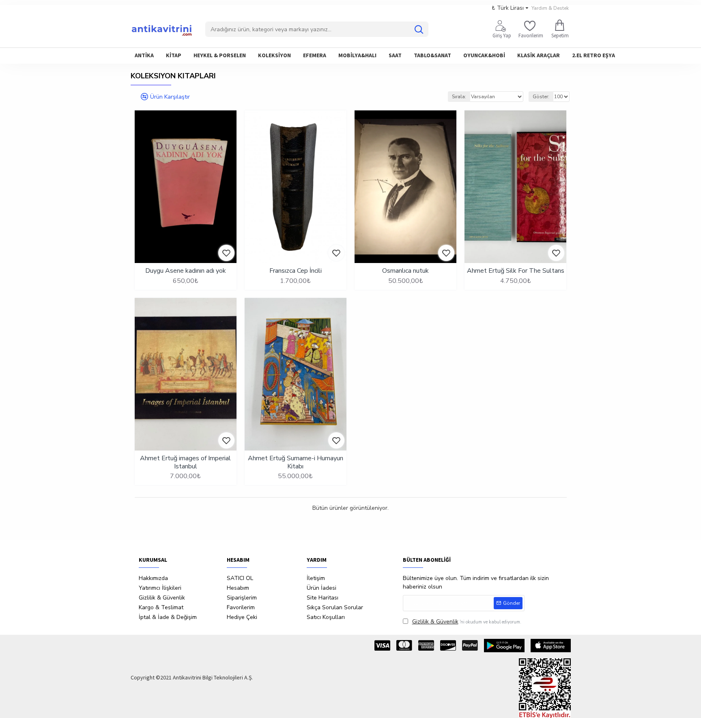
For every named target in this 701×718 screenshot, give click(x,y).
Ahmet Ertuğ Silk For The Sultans (515, 271)
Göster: (541, 96)
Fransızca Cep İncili (295, 271)
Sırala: (459, 96)
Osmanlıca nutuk (405, 271)
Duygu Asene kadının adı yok (185, 271)
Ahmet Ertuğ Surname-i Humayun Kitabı (295, 462)
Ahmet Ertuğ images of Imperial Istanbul (185, 462)
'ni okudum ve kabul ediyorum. (466, 621)
